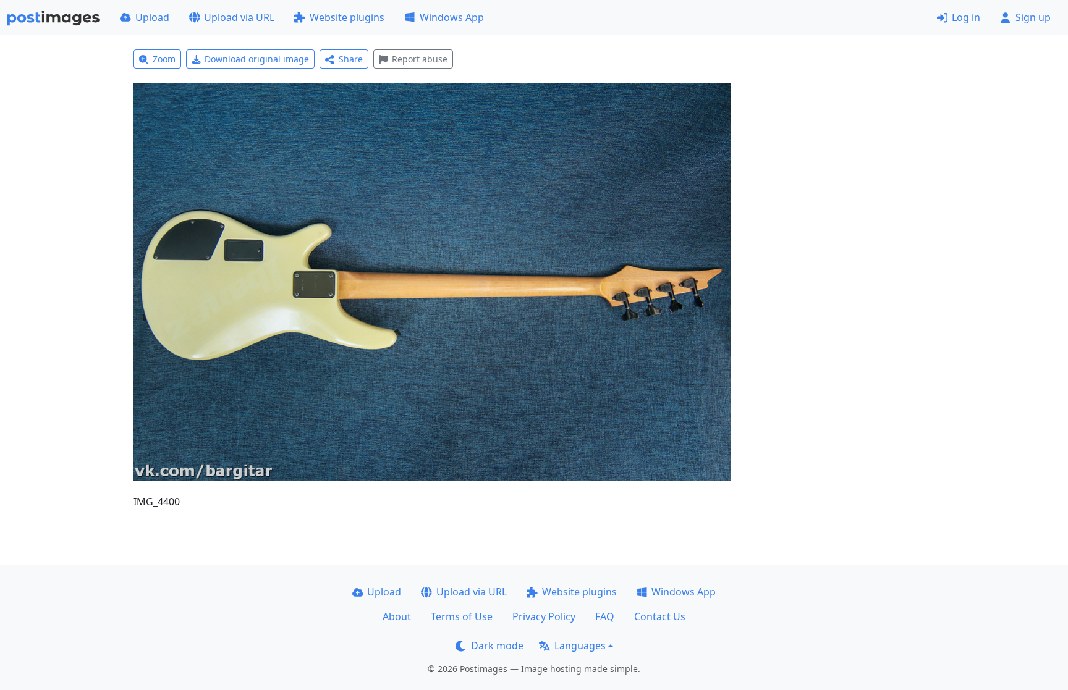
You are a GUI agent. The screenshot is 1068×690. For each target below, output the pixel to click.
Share (351, 59)
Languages (580, 645)
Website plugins (347, 17)
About (397, 616)
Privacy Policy (543, 616)
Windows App (452, 17)
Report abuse (419, 59)
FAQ (604, 616)
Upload (152, 17)
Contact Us (659, 616)
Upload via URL (239, 17)
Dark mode (497, 645)
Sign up (1033, 17)
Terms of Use (462, 616)
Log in (966, 17)
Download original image (257, 59)
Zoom (164, 59)
